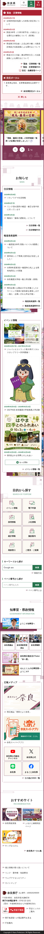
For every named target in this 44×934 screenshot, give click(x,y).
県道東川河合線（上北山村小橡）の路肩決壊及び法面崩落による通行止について (23, 45)
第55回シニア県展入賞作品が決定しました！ (23, 257)
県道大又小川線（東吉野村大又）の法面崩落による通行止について (23, 56)
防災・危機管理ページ (31, 71)
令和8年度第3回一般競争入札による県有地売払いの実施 (23, 269)
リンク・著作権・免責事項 (16, 873)
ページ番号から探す (13, 579)
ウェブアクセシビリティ (15, 878)
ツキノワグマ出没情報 (16, 198)
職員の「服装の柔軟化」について (21, 218)
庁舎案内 (9, 923)
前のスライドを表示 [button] (15, 149)
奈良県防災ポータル (31, 91)
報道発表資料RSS (32, 306)
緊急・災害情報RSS (31, 67)
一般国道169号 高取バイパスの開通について (23, 245)
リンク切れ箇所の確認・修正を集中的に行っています (23, 208)
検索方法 (38, 573)
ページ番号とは (35, 590)
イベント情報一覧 (32, 469)
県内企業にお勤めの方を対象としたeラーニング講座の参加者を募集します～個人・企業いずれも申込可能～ (23, 291)
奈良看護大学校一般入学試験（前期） (23, 279)
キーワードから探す (13, 561)
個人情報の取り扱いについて (17, 868)
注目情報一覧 (34, 225)
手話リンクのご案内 (34, 910)
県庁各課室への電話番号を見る (18, 918)
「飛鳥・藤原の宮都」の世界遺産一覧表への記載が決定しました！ (21, 139)
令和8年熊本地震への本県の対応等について (22, 22)
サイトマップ (10, 883)
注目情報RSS (34, 230)
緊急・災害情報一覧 (31, 64)
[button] (23, 4)
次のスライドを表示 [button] (22, 149)
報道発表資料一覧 (32, 301)
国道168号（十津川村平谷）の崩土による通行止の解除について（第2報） (23, 33)
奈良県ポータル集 (34, 851)
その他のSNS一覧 (32, 778)
